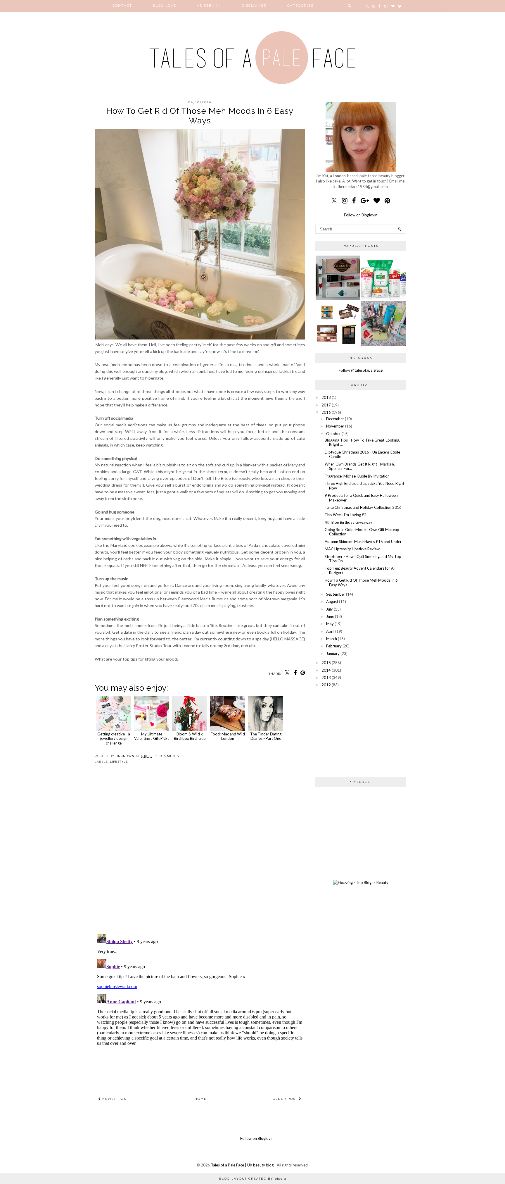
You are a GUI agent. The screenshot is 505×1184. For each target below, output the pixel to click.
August (332, 601)
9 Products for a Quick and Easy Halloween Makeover (361, 497)
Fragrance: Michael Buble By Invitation (357, 476)
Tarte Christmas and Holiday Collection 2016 (363, 507)
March (331, 638)
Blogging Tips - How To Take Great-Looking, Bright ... (362, 442)
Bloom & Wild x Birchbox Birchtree (189, 736)
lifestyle (119, 762)
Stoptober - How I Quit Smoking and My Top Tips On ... (363, 558)
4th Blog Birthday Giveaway (348, 522)
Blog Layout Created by (252, 1178)
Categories (300, 6)
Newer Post (114, 1099)
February (334, 646)
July (329, 609)
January (333, 653)
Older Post (286, 1099)
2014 (326, 670)
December (335, 418)
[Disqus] (200, 853)
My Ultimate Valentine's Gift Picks (151, 736)
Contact (122, 6)
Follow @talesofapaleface (361, 370)
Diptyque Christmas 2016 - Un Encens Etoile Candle (362, 454)
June (330, 616)
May (330, 623)
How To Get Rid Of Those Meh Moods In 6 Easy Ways (361, 582)
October (333, 433)
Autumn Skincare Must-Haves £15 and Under (363, 541)
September (335, 594)
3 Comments (167, 756)
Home (201, 1099)
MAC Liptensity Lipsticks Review (352, 549)
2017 (326, 405)
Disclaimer (254, 6)
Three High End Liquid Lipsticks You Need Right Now (364, 485)
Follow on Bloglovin (360, 215)
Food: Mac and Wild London (228, 736)
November (335, 426)
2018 (326, 397)
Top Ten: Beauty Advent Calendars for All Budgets (360, 570)
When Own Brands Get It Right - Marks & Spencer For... (360, 466)
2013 (326, 677)
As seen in (209, 6)
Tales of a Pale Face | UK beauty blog (242, 1165)
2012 (326, 685)
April (330, 631)
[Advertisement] (360, 731)
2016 (326, 412)
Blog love (164, 6)
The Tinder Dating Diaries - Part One (265, 736)
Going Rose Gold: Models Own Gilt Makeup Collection (362, 532)
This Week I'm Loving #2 (345, 514)
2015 (326, 662)
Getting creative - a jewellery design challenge (113, 738)
